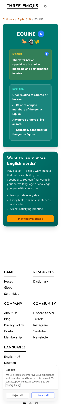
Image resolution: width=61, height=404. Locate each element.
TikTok (38, 319)
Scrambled (11, 293)
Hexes (8, 281)
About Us (10, 313)
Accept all (43, 395)
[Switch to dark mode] (45, 6)
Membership (13, 337)
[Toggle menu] (53, 6)
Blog (7, 319)
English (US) (24, 19)
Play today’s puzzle (30, 218)
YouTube (39, 331)
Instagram (40, 325)
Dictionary (8, 19)
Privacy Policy (14, 325)
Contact (10, 331)
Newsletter (41, 337)
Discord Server (43, 313)
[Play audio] (41, 33)
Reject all (17, 395)
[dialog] (30, 383)
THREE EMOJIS (22, 6)
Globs (8, 287)
